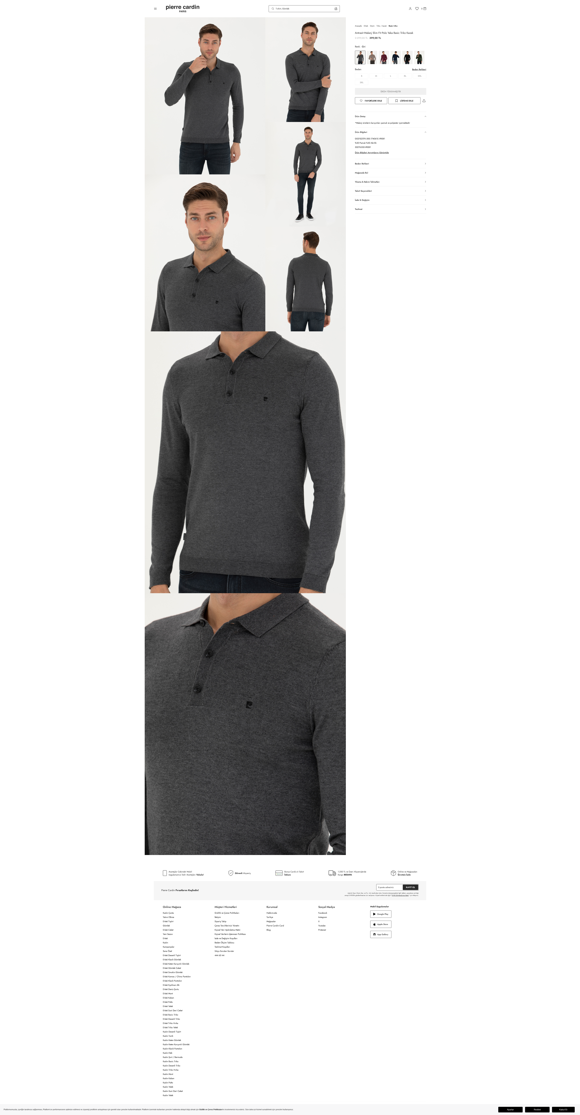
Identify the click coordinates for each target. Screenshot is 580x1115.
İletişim (218, 917)
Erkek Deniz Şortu (171, 989)
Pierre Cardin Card (275, 925)
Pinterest (322, 929)
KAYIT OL (410, 887)
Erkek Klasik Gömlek (172, 959)
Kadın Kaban (168, 1078)
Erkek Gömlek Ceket (172, 968)
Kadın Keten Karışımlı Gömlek (176, 1044)
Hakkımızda (272, 912)
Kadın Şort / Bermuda (173, 1057)
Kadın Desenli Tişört (172, 1031)
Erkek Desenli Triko (171, 1018)
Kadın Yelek (168, 1086)
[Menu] (155, 9)
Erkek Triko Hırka (170, 1023)
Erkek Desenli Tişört (172, 955)
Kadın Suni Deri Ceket (173, 1091)
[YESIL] (419, 57)
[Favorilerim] (417, 8)
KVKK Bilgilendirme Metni (400, 895)
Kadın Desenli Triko (171, 1065)
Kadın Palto (168, 1082)
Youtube (321, 925)
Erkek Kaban (168, 997)
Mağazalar (271, 921)
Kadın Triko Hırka (170, 1069)
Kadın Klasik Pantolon (172, 1048)
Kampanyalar (168, 946)
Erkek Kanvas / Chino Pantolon (177, 976)
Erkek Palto (168, 1001)
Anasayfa (358, 26)
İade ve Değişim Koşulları (226, 938)
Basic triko (393, 26)
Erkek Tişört (168, 921)
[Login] (410, 8)
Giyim (372, 26)
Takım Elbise (168, 917)
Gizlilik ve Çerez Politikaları (227, 912)
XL (405, 75)
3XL (361, 82)
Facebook (322, 912)
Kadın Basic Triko (170, 1061)
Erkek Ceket (168, 929)
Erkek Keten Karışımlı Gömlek (176, 963)
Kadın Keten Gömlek (172, 1040)
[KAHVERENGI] (372, 57)
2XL (420, 75)
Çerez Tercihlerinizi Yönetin (227, 925)
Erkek (366, 26)
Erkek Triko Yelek (170, 1027)
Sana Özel (167, 951)
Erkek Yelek (168, 1006)
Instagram (322, 917)
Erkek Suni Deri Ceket (172, 1010)
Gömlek (166, 925)
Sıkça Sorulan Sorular (224, 951)
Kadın (165, 942)
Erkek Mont (168, 993)
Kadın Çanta (168, 912)
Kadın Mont (168, 1074)
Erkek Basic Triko (170, 1014)
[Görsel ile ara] (336, 8)
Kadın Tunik (168, 1035)
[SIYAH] (407, 57)
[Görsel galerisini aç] (205, 95)
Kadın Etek (167, 1052)
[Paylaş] (424, 100)
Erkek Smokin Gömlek (173, 972)
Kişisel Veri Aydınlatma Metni (227, 929)
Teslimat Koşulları (222, 946)
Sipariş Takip (220, 921)
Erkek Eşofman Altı (171, 985)
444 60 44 (219, 955)
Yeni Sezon (168, 934)
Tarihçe (270, 917)
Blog (269, 929)
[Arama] (273, 9)
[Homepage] (182, 9)
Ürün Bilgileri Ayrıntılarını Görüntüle (372, 152)
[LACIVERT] (395, 57)
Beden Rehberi (419, 69)
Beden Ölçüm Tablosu (224, 942)
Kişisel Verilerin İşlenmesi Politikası (230, 934)
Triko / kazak (382, 26)
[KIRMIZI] (384, 57)
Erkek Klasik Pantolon (172, 980)
